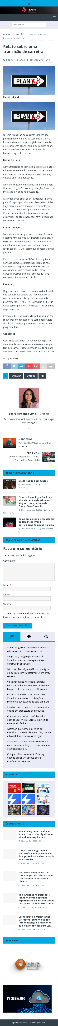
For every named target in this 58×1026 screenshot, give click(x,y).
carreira (16, 376)
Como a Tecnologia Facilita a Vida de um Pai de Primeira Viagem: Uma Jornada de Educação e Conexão (35, 502)
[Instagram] (29, 3)
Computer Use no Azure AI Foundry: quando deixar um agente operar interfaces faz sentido (26, 758)
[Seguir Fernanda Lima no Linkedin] (29, 428)
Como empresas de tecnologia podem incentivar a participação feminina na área (36, 521)
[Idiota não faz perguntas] (9, 484)
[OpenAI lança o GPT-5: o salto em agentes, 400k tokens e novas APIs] (43, 788)
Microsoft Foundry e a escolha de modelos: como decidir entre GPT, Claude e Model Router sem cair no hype (29, 732)
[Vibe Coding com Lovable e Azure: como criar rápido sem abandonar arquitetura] (9, 835)
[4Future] (29, 11)
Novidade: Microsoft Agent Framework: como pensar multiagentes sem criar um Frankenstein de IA (28, 745)
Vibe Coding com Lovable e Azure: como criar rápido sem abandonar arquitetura (36, 834)
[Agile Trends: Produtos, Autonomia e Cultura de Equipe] (28, 799)
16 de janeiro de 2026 (30, 929)
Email (6, 594)
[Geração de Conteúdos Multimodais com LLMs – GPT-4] (28, 810)
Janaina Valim (47, 528)
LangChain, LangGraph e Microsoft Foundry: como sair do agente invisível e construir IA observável (28, 660)
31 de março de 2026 (30, 863)
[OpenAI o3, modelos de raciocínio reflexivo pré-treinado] (43, 810)
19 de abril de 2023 (29, 484)
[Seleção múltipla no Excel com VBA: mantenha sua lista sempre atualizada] (28, 788)
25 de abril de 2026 (29, 841)
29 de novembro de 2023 (31, 510)
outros (31, 376)
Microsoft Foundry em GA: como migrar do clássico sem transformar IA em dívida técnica (29, 673)
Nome (6, 585)
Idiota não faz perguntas (33, 480)
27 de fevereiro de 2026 (31, 907)
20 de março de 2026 (30, 885)
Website (7, 603)
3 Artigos (44, 413)
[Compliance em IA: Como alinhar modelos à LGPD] (14, 810)
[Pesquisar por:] (29, 24)
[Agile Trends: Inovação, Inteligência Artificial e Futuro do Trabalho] (14, 799)
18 (13, 513)
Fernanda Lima (36, 59)
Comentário (9, 560)
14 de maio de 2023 (29, 528)
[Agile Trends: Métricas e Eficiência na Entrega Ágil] (43, 799)
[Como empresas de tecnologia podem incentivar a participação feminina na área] (9, 522)
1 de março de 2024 (15, 59)
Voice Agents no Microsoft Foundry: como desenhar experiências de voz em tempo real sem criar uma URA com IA (28, 685)
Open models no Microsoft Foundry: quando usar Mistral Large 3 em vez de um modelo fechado (27, 720)
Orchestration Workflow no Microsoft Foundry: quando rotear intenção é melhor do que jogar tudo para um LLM (28, 698)
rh (42, 376)
